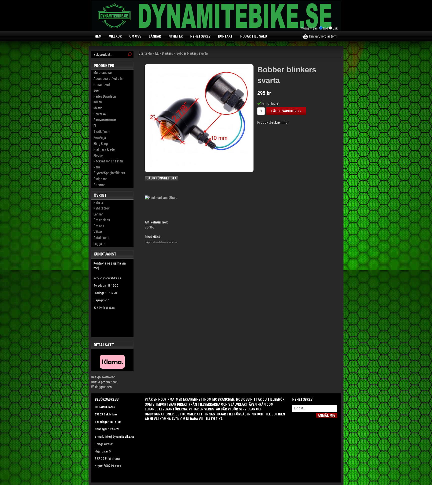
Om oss (135, 36)
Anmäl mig (327, 415)
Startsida (145, 53)
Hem (98, 36)
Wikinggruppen (101, 387)
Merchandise (103, 73)
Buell (97, 90)
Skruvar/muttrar (105, 120)
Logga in (99, 244)
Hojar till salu (253, 36)
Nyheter (175, 36)
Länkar (155, 36)
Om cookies (102, 220)
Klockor (99, 155)
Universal (100, 114)
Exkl (335, 28)
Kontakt (225, 36)
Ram (97, 167)
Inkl (325, 28)
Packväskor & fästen (108, 161)
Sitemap (100, 185)
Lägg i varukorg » (286, 111)
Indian (98, 102)
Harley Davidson (105, 96)
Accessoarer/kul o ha (109, 79)
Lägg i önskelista (161, 178)
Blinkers (167, 53)
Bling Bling (101, 144)
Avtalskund (101, 238)
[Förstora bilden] (199, 117)
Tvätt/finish (102, 132)
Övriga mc (101, 179)
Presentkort (102, 85)
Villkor (115, 36)
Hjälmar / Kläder (105, 149)
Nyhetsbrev (200, 36)
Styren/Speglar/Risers (109, 173)
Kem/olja (100, 138)
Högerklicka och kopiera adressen (161, 242)
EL (95, 126)
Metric (98, 108)
